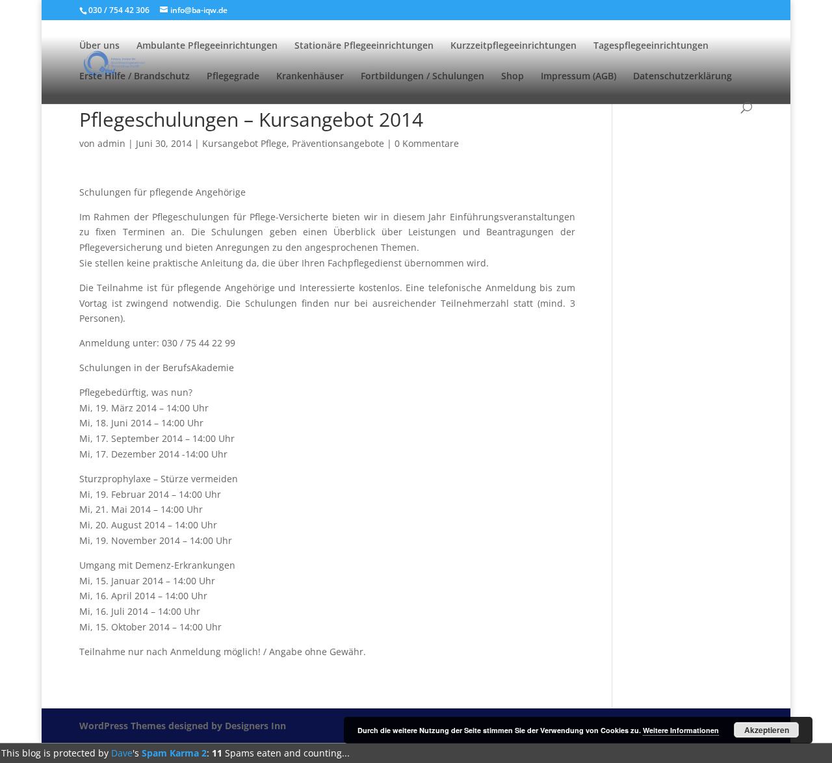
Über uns (99, 46)
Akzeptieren (766, 730)
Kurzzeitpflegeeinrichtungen (513, 46)
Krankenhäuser (310, 76)
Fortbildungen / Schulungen (422, 76)
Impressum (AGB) (578, 76)
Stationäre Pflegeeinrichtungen (364, 46)
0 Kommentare (427, 143)
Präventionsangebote (338, 143)
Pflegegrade (233, 76)
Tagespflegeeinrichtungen (650, 46)
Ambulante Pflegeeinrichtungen (207, 46)
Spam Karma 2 (174, 753)
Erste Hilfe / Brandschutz (134, 76)
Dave (122, 753)
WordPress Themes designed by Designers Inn (182, 725)
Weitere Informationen (681, 730)
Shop (512, 76)
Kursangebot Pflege (244, 143)
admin (111, 143)
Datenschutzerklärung (682, 76)
